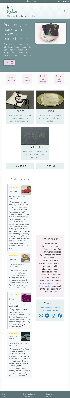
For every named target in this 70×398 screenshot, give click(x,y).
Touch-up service (43, 79)
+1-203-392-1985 (50, 310)
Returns (48, 396)
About (4, 396)
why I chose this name (50, 283)
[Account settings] (1, 2)
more (55, 292)
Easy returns (27, 78)
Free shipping (11, 78)
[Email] (69, 2)
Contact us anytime (59, 79)
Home (4, 394)
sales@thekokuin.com (50, 308)
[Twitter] (64, 2)
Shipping (49, 394)
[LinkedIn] (66, 2)
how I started (45, 286)
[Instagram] (62, 2)
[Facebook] (59, 2)
